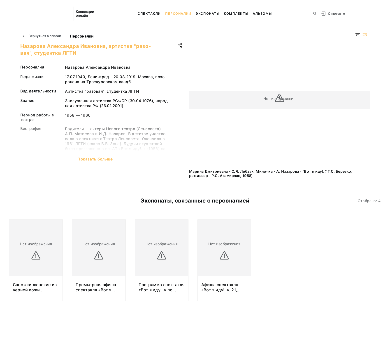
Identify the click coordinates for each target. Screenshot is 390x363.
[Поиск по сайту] (315, 13)
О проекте (336, 13)
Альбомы (262, 13)
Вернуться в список (44, 36)
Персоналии (178, 13)
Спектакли (149, 13)
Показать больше (95, 159)
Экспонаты (207, 13)
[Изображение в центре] (357, 35)
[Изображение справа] (364, 35)
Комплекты (236, 13)
